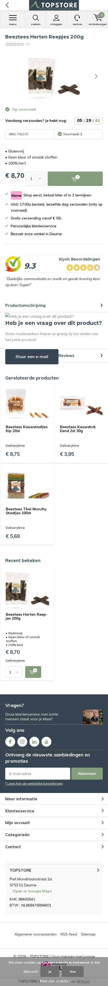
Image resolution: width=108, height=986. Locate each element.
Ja (49, 971)
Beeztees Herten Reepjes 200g (26, 616)
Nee (73, 971)
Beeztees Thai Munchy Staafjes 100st (26, 511)
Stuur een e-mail (31, 356)
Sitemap (88, 934)
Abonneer (87, 773)
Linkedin (34, 742)
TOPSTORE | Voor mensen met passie (62, 956)
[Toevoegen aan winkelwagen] (33, 672)
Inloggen (56, 24)
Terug (7, 5)
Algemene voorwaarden (35, 934)
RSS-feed (69, 934)
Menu (13, 24)
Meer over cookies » (55, 981)
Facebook (10, 742)
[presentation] (96, 76)
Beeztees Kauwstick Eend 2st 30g (78, 428)
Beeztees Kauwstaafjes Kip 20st (26, 428)
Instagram (22, 742)
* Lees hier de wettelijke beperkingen (34, 783)
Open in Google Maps (32, 891)
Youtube (46, 742)
